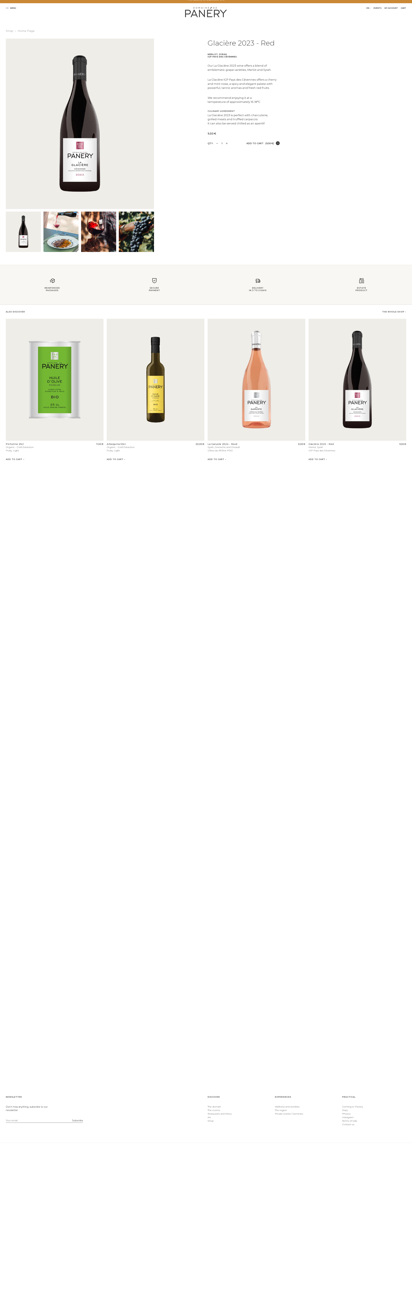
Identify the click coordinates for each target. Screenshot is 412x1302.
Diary (345, 1110)
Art (209, 1117)
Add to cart (260, 143)
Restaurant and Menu (220, 1113)
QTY (210, 143)
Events (378, 8)
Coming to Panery (352, 1106)
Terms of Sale (349, 1120)
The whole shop (393, 312)
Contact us (348, 1124)
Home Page (26, 31)
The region (281, 1110)
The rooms (214, 1110)
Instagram (348, 1117)
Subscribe (77, 1120)
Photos (346, 1113)
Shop (9, 31)
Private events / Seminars (289, 1113)
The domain (214, 1106)
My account (391, 8)
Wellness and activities (287, 1106)
